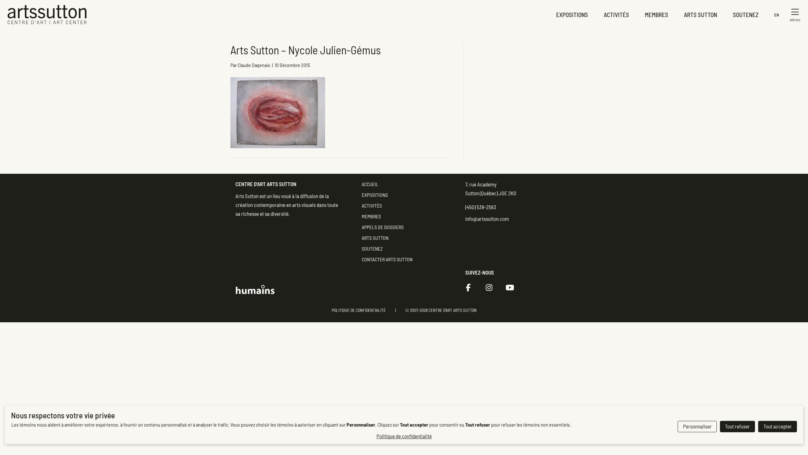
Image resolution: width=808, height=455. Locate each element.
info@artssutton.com (487, 218)
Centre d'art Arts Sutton (265, 184)
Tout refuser (737, 426)
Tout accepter (777, 426)
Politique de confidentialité (359, 310)
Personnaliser (697, 426)
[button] (793, 15)
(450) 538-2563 (480, 207)
